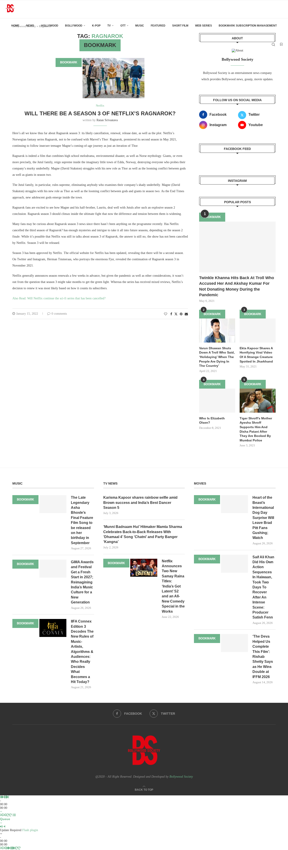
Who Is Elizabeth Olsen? (212, 420)
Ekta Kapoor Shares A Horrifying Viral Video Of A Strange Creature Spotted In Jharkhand (256, 354)
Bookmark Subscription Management (248, 25)
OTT (123, 25)
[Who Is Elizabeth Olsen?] (217, 401)
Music (139, 25)
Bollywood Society (181, 776)
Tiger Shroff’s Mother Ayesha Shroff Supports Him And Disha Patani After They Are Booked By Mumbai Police (256, 429)
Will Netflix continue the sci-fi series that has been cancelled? (66, 298)
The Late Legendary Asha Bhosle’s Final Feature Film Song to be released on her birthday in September (82, 520)
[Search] (273, 44)
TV (109, 25)
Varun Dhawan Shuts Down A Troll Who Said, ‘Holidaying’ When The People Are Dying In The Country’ (217, 356)
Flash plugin (30, 830)
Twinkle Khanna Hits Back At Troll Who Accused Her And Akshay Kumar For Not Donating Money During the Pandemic (236, 286)
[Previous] (1, 797)
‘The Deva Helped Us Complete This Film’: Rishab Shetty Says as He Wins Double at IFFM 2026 (262, 656)
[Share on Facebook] (171, 314)
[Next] (8, 797)
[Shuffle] (1, 815)
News (30, 25)
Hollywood (49, 25)
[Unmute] (4, 826)
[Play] (3, 797)
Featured (158, 25)
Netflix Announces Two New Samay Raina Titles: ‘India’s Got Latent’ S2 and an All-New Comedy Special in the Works (173, 586)
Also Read (18, 298)
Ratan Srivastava (107, 120)
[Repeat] (7, 815)
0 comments (59, 313)
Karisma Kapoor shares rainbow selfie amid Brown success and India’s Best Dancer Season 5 (140, 503)
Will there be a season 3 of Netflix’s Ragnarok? (100, 113)
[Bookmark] (281, 44)
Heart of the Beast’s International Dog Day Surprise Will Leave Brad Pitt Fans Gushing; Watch (263, 518)
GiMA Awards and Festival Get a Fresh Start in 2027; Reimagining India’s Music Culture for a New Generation (82, 582)
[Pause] (5, 797)
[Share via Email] (186, 314)
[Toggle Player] (1, 811)
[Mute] (1, 826)
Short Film (180, 25)
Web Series (203, 25)
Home (15, 25)
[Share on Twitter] (176, 314)
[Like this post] (165, 314)
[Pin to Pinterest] (181, 314)
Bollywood (73, 25)
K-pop (96, 25)
